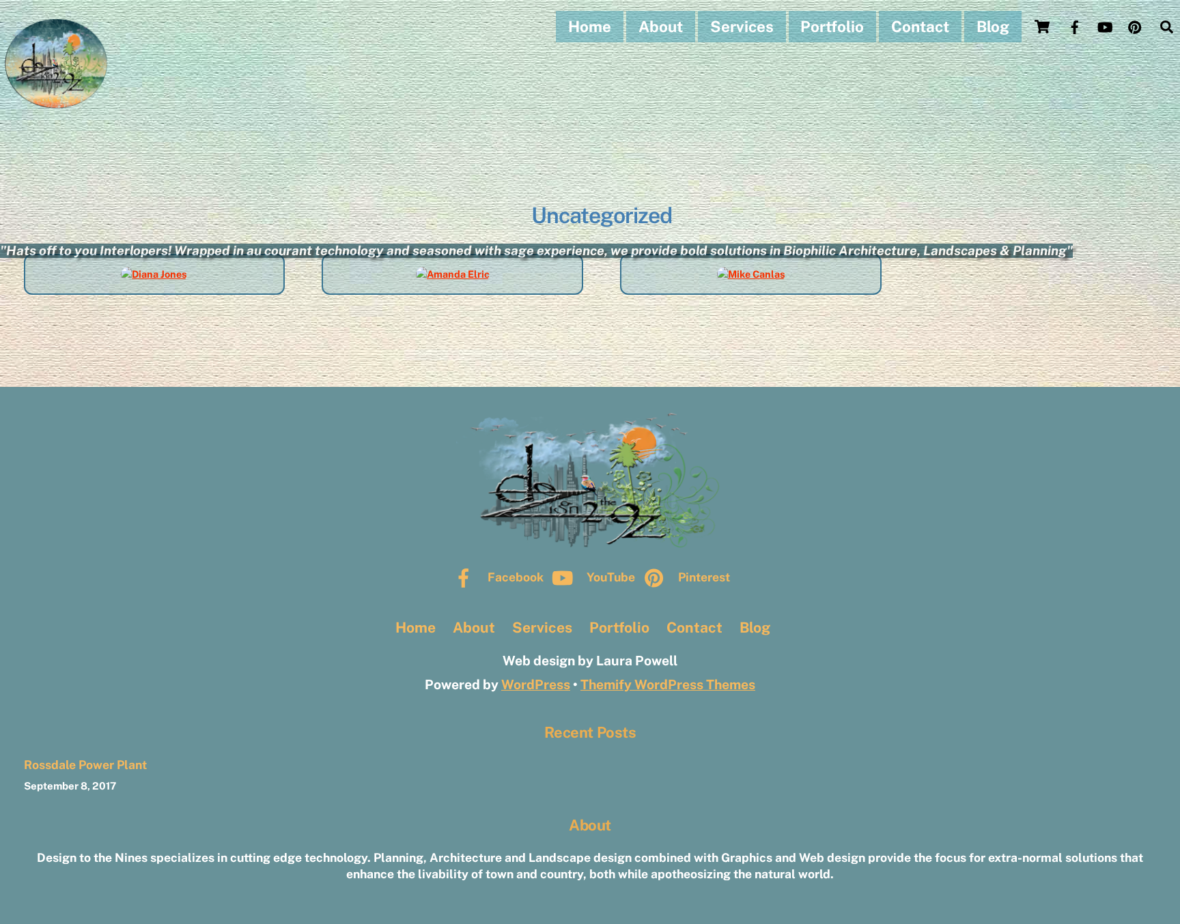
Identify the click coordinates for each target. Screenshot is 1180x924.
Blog (993, 26)
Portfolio (832, 26)
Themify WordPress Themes (667, 684)
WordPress (535, 684)
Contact (920, 26)
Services (742, 26)
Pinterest (702, 577)
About (660, 26)
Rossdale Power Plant (85, 764)
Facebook (514, 577)
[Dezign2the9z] (56, 104)
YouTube (609, 577)
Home (589, 26)
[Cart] (1042, 26)
